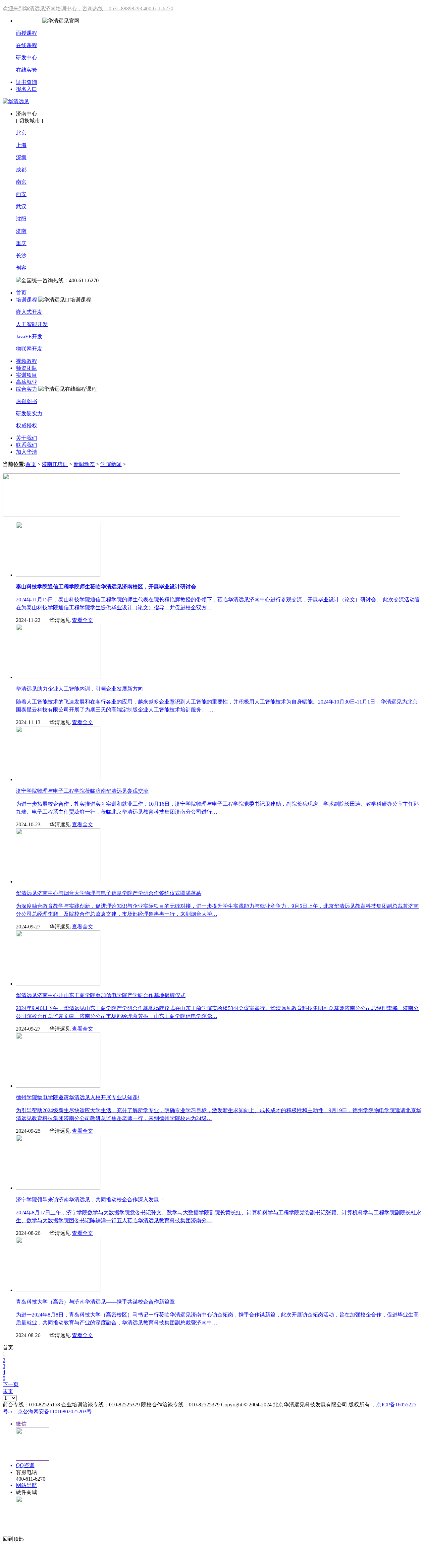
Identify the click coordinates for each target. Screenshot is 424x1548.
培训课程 (26, 300)
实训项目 (26, 375)
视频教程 (26, 361)
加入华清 (26, 452)
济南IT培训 (55, 464)
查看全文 (82, 620)
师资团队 (26, 368)
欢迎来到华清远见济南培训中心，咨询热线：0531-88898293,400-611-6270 (88, 8)
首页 (21, 293)
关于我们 (26, 438)
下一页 (11, 1384)
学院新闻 (111, 464)
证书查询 (26, 82)
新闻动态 (84, 464)
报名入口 (26, 89)
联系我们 (26, 445)
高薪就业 (26, 382)
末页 (8, 1391)
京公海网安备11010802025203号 (55, 1411)
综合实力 (26, 389)
